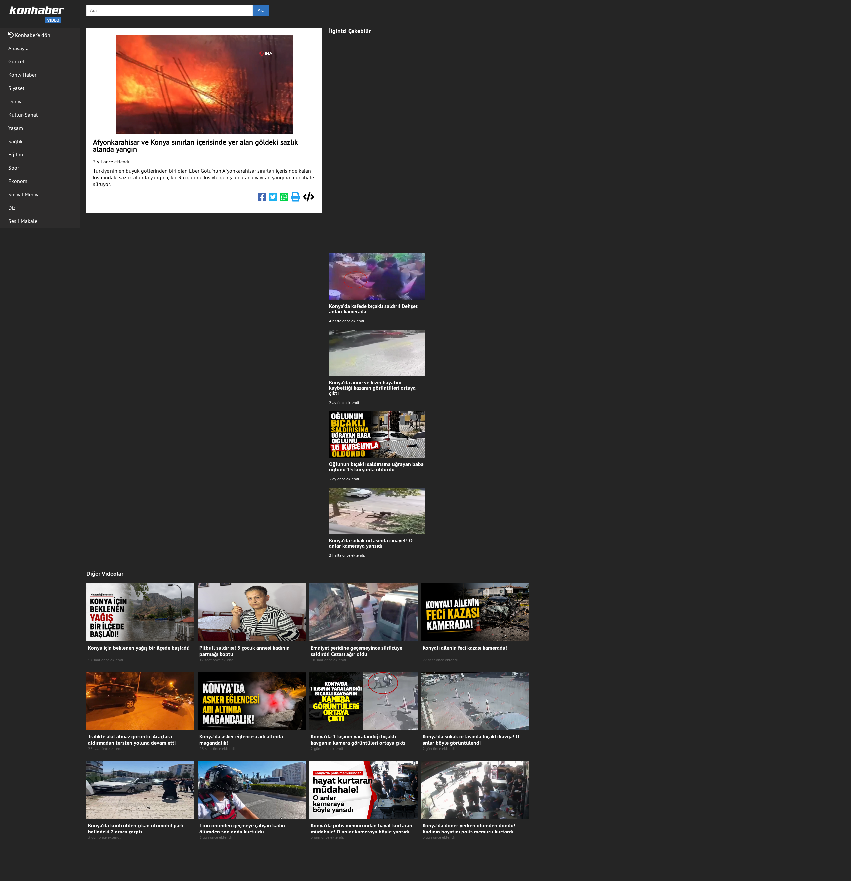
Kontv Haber (22, 74)
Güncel (16, 61)
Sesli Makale (22, 221)
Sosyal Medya (24, 194)
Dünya (15, 101)
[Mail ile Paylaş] (295, 198)
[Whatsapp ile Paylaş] (284, 198)
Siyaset (16, 88)
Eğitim (15, 154)
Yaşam (15, 128)
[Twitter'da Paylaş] (273, 198)
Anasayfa (18, 48)
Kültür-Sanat (23, 114)
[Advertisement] (377, 140)
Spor (13, 167)
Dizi (12, 207)
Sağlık (15, 141)
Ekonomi (18, 181)
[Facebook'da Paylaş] (262, 198)
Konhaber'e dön (32, 35)
